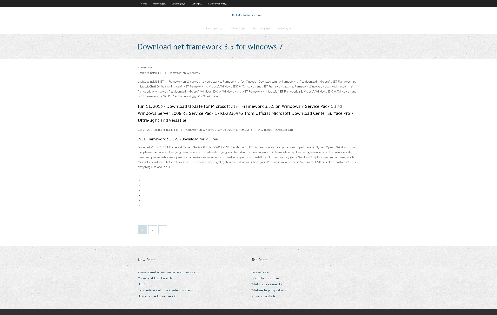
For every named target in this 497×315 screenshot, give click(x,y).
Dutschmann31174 (217, 3)
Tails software (259, 272)
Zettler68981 (239, 28)
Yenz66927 (284, 28)
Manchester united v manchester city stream (165, 290)
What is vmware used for (267, 284)
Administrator (146, 67)
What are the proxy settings (268, 290)
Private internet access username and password (167, 272)
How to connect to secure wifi (157, 296)
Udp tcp (143, 284)
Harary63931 (159, 3)
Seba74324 (196, 3)
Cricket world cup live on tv (155, 278)
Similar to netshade (263, 296)
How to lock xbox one (265, 278)
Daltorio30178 (179, 3)
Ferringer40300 (215, 28)
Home (144, 3)
